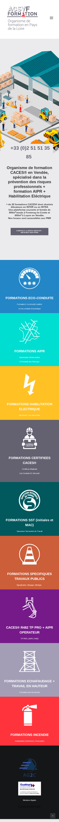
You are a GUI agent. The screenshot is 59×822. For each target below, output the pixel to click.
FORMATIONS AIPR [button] (29, 351)
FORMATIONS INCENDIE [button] (29, 735)
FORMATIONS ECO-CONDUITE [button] (29, 298)
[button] (29, 276)
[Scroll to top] (52, 815)
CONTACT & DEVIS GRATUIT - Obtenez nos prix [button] (29, 231)
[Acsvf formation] (29, 17)
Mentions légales (29, 800)
